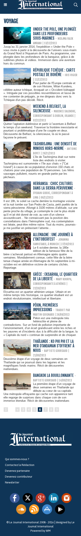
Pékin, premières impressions (45, 307)
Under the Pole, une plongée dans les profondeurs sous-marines (54, 34)
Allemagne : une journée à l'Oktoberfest (53, 236)
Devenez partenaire (17, 470)
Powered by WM (40, 530)
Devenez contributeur (18, 476)
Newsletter (12, 482)
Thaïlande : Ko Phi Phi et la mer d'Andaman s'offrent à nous (53, 346)
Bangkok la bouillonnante (53, 375)
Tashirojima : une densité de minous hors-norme (55, 146)
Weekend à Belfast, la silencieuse (49, 108)
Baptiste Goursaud (55, 351)
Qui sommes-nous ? (17, 459)
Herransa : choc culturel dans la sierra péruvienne (53, 185)
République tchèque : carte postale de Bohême (54, 72)
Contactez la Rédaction (19, 465)
